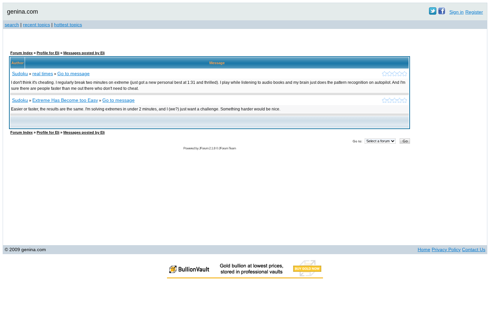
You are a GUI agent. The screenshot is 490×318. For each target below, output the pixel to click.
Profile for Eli (48, 53)
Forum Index (21, 53)
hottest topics (68, 24)
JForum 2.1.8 (207, 148)
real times (42, 73)
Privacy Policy (446, 249)
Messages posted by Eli (84, 53)
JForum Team (227, 148)
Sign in (456, 12)
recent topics (36, 24)
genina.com (22, 11)
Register (474, 12)
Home (424, 249)
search (12, 24)
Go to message (73, 73)
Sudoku (20, 73)
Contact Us (473, 249)
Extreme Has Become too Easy (65, 100)
